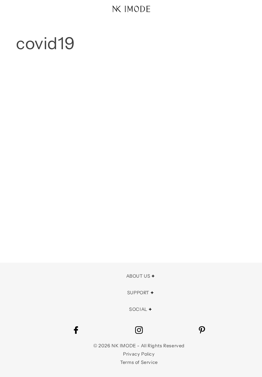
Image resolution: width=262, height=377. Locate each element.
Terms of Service (139, 362)
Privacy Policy (139, 354)
